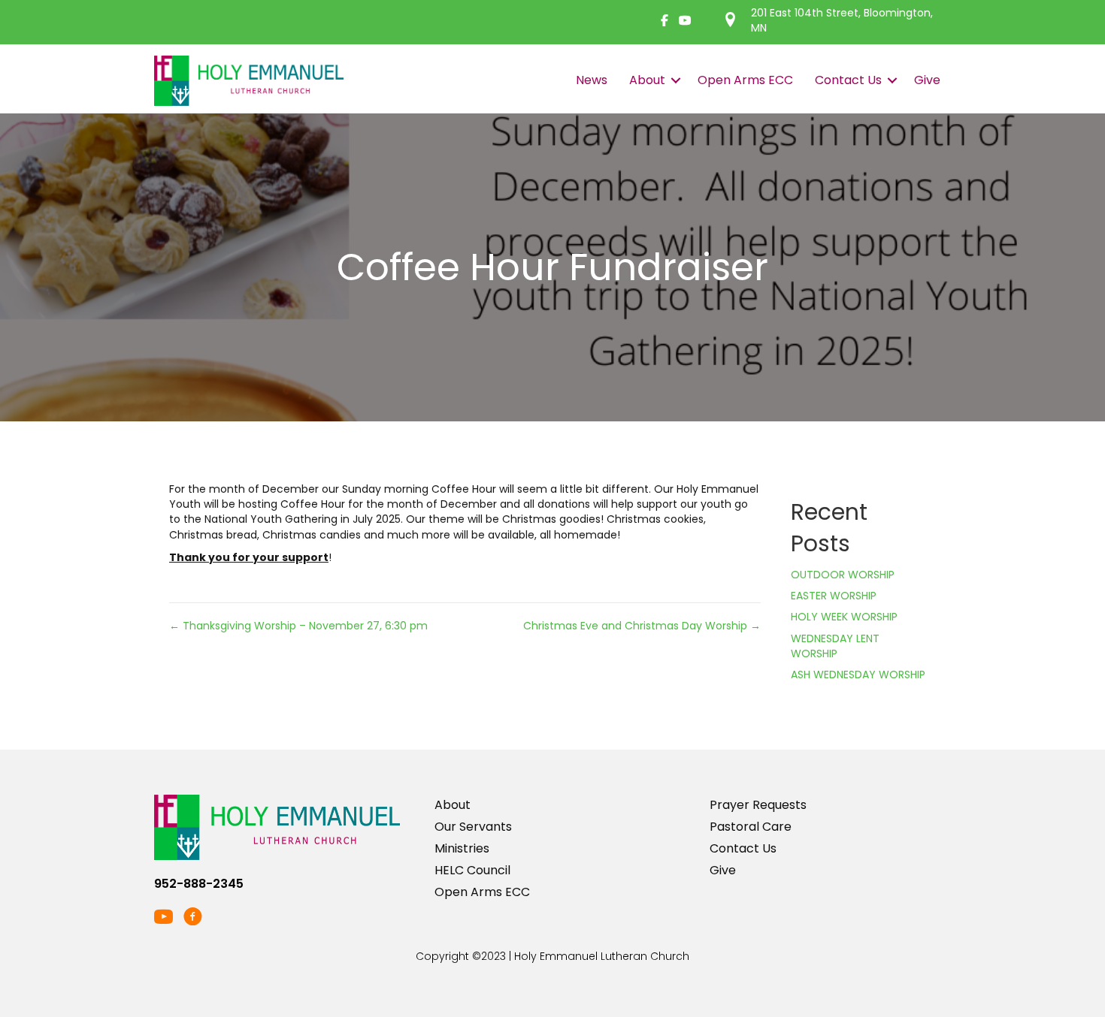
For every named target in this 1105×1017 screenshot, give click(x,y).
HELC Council (472, 870)
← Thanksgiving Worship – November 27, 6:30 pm (298, 625)
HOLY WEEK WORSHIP (844, 616)
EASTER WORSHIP (833, 595)
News (591, 80)
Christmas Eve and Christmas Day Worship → (642, 625)
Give (927, 80)
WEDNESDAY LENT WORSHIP (835, 646)
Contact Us (848, 80)
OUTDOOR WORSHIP (843, 574)
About (647, 80)
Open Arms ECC (745, 80)
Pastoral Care (751, 826)
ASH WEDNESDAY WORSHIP (858, 674)
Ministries (461, 848)
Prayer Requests (758, 804)
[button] (675, 80)
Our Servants (473, 826)
